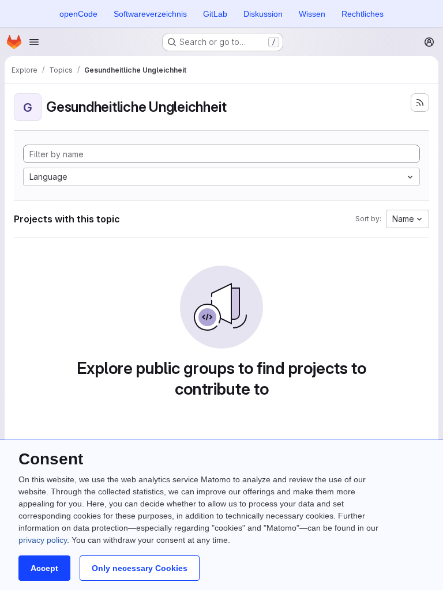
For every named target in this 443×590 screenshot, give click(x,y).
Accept (44, 568)
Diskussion (263, 13)
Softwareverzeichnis (150, 13)
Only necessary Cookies (139, 568)
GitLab (215, 13)
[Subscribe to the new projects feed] (420, 102)
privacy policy (42, 539)
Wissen (312, 13)
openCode (78, 13)
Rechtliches (362, 13)
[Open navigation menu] (34, 42)
